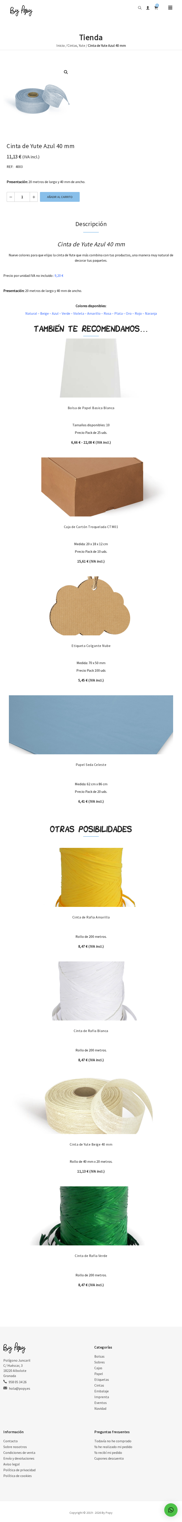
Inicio (60, 45)
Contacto (10, 1441)
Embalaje (101, 1391)
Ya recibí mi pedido (108, 1452)
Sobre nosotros (15, 1446)
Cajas (98, 1368)
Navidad (100, 1408)
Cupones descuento (109, 1458)
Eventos (100, 1402)
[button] (66, 72)
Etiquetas (101, 1379)
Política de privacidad (19, 1470)
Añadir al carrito (60, 197)
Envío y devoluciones (18, 1458)
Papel (98, 1373)
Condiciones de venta (19, 1452)
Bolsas (99, 1356)
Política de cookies (17, 1475)
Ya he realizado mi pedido (113, 1446)
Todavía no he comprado (112, 1441)
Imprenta (101, 1397)
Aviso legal (11, 1464)
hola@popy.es (19, 1388)
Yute (82, 45)
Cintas (72, 45)
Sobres (99, 1362)
